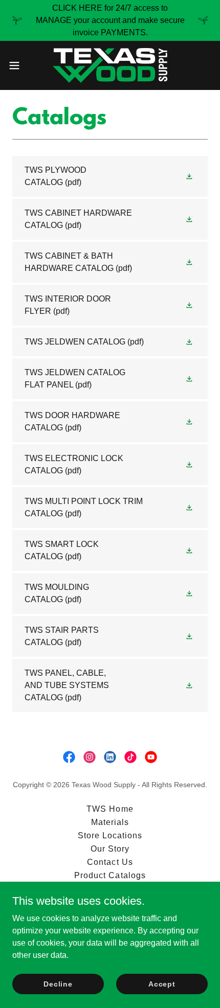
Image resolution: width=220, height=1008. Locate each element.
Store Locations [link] (110, 835)
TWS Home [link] (109, 809)
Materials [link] (110, 822)
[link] (110, 65)
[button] (20, 65)
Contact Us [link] (110, 862)
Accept (161, 983)
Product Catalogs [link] (109, 875)
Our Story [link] (110, 848)
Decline (58, 983)
